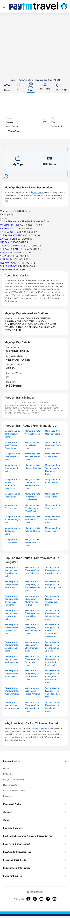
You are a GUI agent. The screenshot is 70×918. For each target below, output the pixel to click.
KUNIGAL (5, 259)
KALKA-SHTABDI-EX (37, 408)
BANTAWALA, (27, 318)
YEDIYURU (5, 255)
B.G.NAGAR (6, 252)
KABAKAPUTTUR (9, 231)
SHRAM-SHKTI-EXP (17, 410)
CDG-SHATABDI (19, 408)
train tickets (37, 192)
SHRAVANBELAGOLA (11, 249)
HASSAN (4, 242)
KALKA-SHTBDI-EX (36, 410)
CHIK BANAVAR (8, 266)
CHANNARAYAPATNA (11, 245)
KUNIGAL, (20, 327)
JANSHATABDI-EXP (23, 405)
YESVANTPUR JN (9, 269)
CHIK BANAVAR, (48, 327)
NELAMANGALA (8, 262)
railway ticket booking (42, 728)
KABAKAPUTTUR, (42, 318)
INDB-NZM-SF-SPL (41, 405)
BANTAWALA (7, 228)
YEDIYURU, (10, 327)
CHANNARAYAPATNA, (15, 324)
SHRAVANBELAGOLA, (35, 324)
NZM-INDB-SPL (52, 410)
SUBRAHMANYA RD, (14, 321)
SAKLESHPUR (7, 238)
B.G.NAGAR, (51, 324)
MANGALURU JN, (13, 318)
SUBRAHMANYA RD (10, 235)
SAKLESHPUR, (31, 321)
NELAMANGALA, (33, 327)
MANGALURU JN (9, 225)
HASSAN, (42, 321)
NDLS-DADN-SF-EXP (15, 402)
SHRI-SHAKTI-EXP (33, 402)
